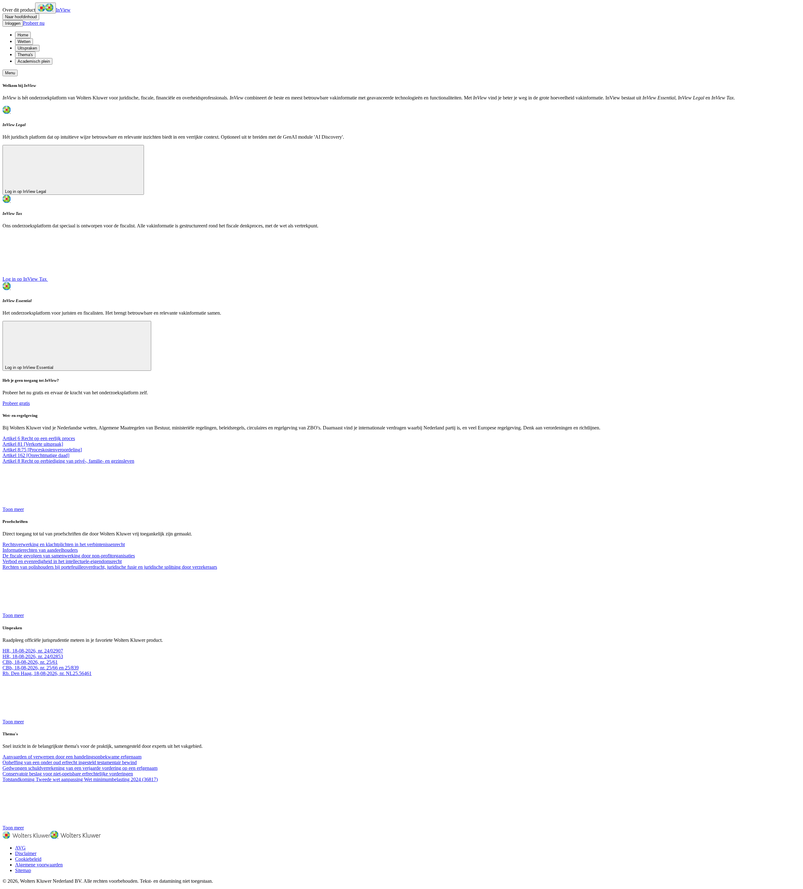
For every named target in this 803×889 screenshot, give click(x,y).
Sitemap (23, 870)
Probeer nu (34, 23)
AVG (20, 847)
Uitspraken (27, 48)
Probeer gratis (16, 403)
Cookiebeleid (28, 859)
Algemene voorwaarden (39, 864)
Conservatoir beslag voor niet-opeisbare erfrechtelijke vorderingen (68, 773)
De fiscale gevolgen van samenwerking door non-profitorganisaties (69, 555)
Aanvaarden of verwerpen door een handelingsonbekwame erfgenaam (72, 756)
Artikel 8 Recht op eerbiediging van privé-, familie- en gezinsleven (68, 461)
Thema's (25, 54)
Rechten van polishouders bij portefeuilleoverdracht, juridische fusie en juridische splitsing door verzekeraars (110, 567)
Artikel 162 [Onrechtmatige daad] (36, 455)
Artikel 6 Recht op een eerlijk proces (39, 438)
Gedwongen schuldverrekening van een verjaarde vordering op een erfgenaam (80, 768)
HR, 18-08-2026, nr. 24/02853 (33, 656)
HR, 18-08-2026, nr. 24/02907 (33, 650)
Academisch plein (34, 61)
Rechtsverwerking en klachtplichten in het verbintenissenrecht (64, 544)
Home (23, 35)
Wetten (24, 41)
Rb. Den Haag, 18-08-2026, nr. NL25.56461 (47, 673)
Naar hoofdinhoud (21, 16)
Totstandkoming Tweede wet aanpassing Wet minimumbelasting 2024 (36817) (80, 779)
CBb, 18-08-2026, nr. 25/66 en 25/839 (41, 667)
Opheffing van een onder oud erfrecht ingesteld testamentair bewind (70, 762)
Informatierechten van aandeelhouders (40, 550)
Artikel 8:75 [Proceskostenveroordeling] (42, 449)
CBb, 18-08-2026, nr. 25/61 (30, 662)
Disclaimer (25, 853)
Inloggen (12, 23)
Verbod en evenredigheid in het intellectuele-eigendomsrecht (62, 561)
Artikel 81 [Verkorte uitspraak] (33, 444)
